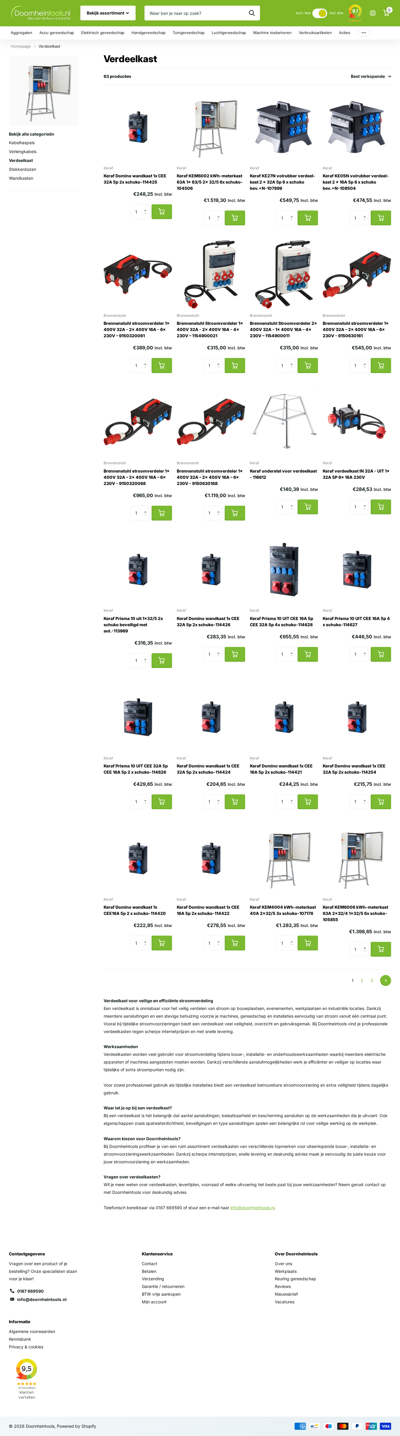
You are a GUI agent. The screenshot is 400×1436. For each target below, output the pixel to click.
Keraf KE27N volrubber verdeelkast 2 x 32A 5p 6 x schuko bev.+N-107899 (282, 182)
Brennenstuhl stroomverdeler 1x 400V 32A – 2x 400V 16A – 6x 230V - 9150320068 (137, 477)
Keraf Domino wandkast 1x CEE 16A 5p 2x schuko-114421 (281, 769)
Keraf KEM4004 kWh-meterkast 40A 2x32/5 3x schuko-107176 (283, 910)
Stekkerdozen (22, 169)
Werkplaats (286, 1271)
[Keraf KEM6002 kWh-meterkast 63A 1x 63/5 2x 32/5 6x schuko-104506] (211, 127)
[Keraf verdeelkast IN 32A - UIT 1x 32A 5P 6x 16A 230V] (357, 422)
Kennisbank (20, 1339)
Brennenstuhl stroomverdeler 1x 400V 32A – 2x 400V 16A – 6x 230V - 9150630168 (210, 477)
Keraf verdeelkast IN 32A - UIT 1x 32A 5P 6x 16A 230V (356, 474)
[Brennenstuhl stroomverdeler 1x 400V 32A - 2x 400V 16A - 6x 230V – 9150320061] (138, 274)
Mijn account (154, 1301)
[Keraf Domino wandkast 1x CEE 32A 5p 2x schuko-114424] (211, 717)
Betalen (149, 1271)
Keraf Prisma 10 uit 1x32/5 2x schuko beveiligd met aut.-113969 (133, 624)
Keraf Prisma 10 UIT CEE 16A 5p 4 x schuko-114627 (356, 621)
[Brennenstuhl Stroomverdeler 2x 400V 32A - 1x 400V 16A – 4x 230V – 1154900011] (284, 274)
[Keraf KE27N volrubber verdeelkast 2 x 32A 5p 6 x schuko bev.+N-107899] (284, 127)
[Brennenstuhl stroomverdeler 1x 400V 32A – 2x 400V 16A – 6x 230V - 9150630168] (211, 422)
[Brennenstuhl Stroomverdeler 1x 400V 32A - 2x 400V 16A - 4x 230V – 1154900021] (211, 274)
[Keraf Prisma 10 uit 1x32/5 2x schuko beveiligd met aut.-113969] (138, 569)
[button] (147, 206)
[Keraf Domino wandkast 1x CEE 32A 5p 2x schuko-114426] (211, 569)
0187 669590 (30, 1291)
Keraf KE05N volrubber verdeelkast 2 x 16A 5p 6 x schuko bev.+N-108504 (356, 182)
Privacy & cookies (26, 1346)
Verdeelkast (21, 160)
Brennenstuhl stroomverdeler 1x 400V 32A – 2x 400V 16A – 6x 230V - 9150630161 (356, 329)
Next (385, 980)
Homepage (21, 46)
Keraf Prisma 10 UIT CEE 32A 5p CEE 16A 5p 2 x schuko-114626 (136, 769)
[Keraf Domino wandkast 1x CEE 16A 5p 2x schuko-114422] (211, 858)
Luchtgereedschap (229, 32)
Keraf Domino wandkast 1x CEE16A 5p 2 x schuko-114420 (135, 910)
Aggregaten (21, 32)
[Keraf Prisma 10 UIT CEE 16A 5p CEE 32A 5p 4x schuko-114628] (284, 569)
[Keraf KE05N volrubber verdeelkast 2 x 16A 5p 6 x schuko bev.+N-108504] (357, 127)
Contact (149, 1263)
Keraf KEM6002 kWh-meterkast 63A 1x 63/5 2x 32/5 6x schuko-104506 (210, 182)
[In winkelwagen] (162, 211)
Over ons (283, 1263)
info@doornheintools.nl (42, 1299)
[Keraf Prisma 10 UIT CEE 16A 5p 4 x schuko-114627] (357, 569)
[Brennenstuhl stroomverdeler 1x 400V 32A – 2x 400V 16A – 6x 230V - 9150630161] (357, 274)
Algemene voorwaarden (32, 1331)
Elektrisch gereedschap (102, 32)
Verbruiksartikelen (315, 32)
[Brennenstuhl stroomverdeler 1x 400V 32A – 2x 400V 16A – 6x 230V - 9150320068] (138, 422)
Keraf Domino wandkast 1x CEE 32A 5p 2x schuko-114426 (208, 621)
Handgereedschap (148, 32)
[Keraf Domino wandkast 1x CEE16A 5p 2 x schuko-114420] (138, 858)
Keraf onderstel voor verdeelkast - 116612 (283, 474)
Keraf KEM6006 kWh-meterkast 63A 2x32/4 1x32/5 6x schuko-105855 (355, 913)
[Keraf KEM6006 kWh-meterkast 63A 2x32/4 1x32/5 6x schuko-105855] (357, 858)
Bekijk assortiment (106, 12)
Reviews (283, 1286)
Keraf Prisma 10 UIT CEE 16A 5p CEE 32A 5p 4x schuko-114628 (281, 621)
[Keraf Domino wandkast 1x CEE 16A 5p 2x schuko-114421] (284, 717)
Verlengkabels (22, 151)
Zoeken (252, 13)
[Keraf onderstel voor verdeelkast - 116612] (284, 422)
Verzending (153, 1278)
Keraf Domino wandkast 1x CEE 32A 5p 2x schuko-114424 (208, 769)
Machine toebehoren (272, 32)
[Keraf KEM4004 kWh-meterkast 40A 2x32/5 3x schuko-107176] (284, 858)
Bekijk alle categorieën (31, 133)
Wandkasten (21, 178)
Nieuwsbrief (286, 1294)
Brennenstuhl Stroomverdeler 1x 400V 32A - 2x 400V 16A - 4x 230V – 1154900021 (210, 329)
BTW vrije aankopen (161, 1294)
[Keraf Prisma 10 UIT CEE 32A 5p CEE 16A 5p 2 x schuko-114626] (138, 717)
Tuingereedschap (189, 32)
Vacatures (284, 1301)
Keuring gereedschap (295, 1278)
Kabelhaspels (22, 142)
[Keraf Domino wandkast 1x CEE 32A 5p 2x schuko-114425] (138, 127)
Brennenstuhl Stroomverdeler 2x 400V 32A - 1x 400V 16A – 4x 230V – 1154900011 (283, 329)
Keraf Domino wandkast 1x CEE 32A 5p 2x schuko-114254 (354, 769)
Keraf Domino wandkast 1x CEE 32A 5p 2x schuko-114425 (135, 178)
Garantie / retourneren (163, 1286)
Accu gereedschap (56, 32)
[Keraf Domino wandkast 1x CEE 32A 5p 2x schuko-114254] (357, 717)
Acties (344, 32)
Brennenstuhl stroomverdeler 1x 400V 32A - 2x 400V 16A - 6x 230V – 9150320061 (137, 329)
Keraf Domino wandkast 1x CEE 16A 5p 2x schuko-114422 (208, 910)
